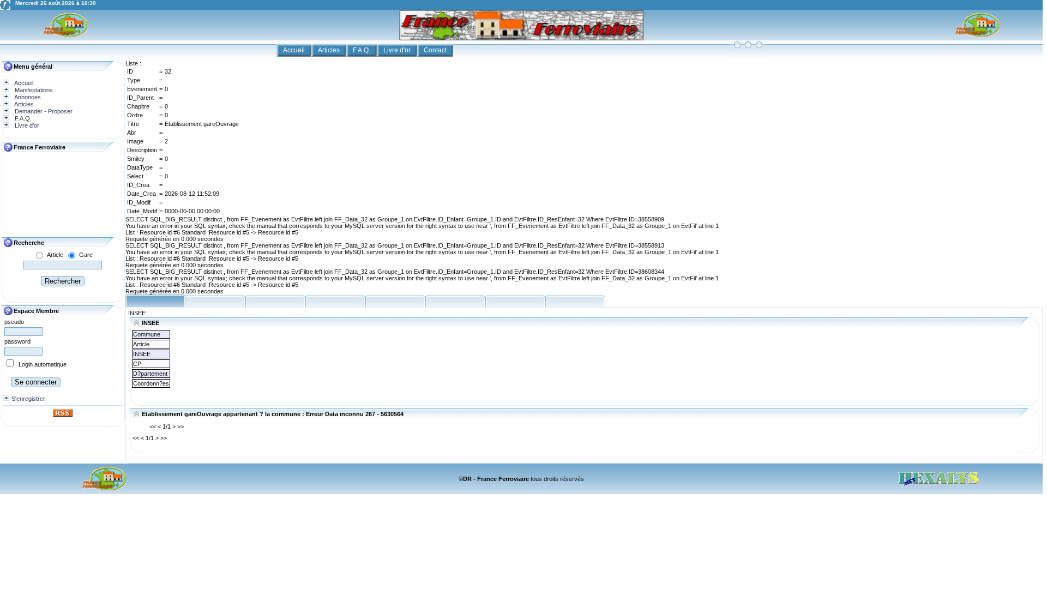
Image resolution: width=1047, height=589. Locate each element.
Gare (86, 254)
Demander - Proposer (43, 111)
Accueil (294, 50)
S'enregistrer (28, 398)
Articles (329, 50)
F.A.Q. (362, 50)
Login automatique (43, 364)
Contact (436, 50)
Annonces (27, 97)
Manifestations (33, 90)
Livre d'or (397, 50)
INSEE (137, 313)
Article (55, 254)
